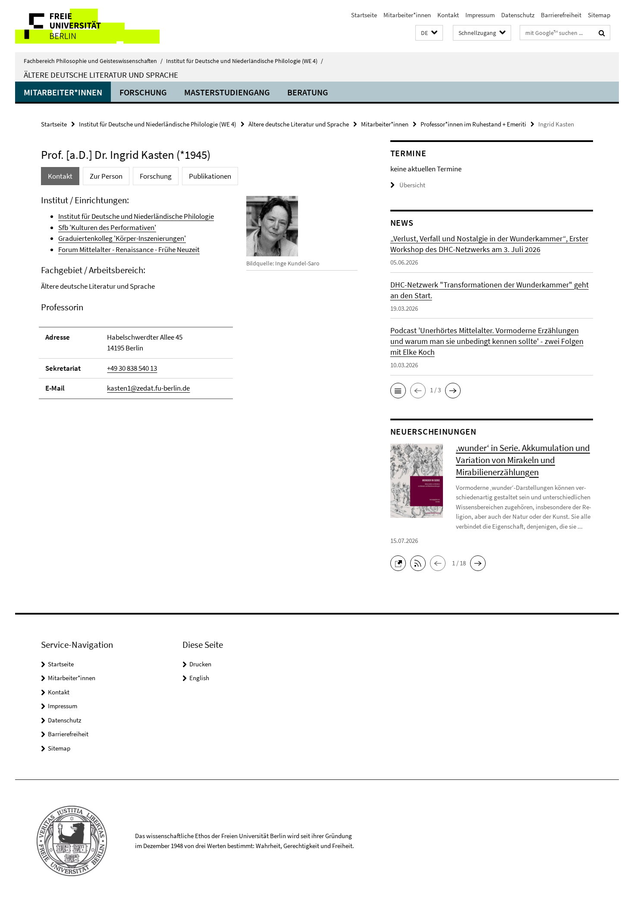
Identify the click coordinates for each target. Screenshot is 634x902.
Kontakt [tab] (60, 176)
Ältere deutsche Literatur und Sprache (101, 74)
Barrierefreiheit (561, 15)
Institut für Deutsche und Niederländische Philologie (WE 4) (244, 61)
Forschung (143, 92)
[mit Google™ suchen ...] (602, 33)
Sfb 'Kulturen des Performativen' (107, 227)
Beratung (307, 92)
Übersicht (412, 185)
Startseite (364, 15)
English (199, 678)
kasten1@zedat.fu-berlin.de (148, 388)
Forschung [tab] (156, 176)
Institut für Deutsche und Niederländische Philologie (136, 216)
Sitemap (599, 15)
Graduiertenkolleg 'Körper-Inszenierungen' (122, 238)
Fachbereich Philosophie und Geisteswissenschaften (93, 61)
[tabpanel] (199, 301)
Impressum (480, 15)
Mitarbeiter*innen (407, 15)
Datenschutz (517, 15)
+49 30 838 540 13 (132, 368)
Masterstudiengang (227, 92)
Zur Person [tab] (106, 176)
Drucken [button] (200, 664)
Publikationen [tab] (210, 176)
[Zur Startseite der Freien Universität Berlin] (87, 26)
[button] (429, 33)
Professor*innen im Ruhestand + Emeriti (473, 124)
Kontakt (448, 15)
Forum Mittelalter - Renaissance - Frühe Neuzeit (129, 249)
